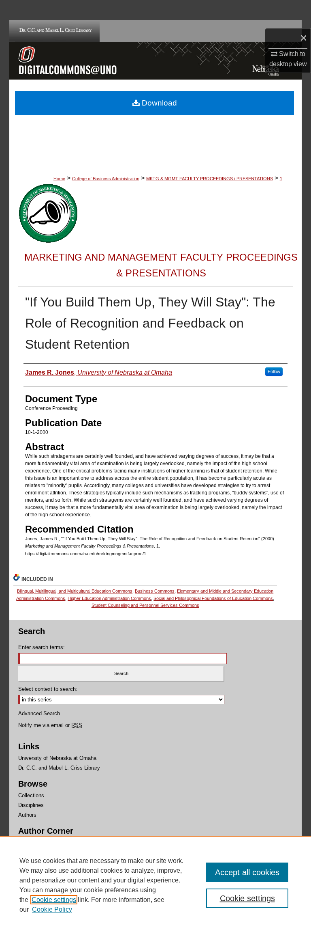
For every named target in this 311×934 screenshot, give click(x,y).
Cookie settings (54, 899)
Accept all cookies (247, 872)
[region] (155, 885)
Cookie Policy (52, 909)
